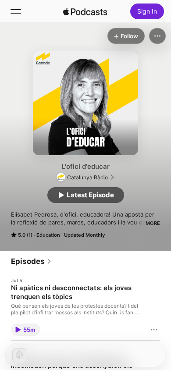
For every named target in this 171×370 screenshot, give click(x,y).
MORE (153, 223)
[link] (31, 261)
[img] (85, 11)
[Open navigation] (15, 11)
